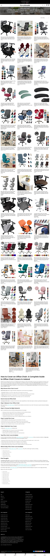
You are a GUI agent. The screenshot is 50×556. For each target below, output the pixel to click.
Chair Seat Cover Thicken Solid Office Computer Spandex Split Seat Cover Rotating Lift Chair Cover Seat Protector (8, 104)
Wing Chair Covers (6, 479)
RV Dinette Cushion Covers (5, 528)
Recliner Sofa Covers (28, 504)
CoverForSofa (30, 437)
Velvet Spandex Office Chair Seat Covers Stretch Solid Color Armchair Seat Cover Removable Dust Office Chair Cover (24, 214)
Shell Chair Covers (6, 478)
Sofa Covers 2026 (4, 531)
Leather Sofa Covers (4, 519)
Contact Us (3, 497)
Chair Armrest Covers (6, 480)
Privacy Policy (3, 502)
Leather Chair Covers (6, 454)
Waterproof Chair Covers (7, 452)
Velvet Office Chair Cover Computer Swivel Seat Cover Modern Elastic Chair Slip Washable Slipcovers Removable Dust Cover (24, 127)
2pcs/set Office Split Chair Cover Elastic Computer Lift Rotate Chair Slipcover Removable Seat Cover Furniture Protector (8, 258)
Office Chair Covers (6, 450)
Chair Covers (5, 471)
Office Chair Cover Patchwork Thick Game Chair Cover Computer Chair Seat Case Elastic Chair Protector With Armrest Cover (41, 347)
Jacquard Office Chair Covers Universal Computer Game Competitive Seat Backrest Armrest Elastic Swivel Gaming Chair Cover (8, 171)
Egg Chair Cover (28, 521)
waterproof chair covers (27, 465)
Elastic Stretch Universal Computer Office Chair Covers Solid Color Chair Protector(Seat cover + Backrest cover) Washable (8, 82)
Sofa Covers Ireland (28, 494)
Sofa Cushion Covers (29, 497)
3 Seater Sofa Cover (4, 516)
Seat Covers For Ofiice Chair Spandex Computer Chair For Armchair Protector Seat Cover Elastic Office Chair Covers (8, 38)
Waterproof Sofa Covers (5, 521)
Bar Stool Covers (5, 482)
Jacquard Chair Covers (6, 456)
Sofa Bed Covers (28, 501)
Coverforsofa (3, 552)
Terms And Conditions (4, 507)
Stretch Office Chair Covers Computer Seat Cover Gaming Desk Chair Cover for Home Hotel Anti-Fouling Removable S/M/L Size (8, 303)
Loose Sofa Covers (4, 526)
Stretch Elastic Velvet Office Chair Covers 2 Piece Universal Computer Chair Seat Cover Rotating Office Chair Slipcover (24, 302)
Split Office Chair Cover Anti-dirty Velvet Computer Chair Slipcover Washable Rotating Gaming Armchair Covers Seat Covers (8, 193)
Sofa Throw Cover (28, 509)
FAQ (1, 494)
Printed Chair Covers (6, 483)
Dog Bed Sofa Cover (28, 526)
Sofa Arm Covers (3, 529)
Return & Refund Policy (4, 506)
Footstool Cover (28, 528)
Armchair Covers (28, 499)
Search (2, 499)
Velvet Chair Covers (6, 453)
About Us (2, 496)
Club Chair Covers (6, 475)
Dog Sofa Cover (28, 524)
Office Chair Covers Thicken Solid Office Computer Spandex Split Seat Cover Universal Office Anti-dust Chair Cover (24, 148)
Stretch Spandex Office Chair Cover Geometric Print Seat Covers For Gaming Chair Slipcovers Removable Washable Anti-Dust (41, 82)
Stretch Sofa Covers (4, 524)
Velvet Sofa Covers (4, 523)
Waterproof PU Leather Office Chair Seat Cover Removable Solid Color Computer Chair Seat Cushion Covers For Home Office (8, 60)
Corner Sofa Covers (4, 518)
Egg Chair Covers (5, 476)
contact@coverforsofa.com (7, 544)
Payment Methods (4, 501)
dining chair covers (19, 465)
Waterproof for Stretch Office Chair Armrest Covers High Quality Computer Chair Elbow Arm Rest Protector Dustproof (41, 104)
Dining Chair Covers (6, 472)
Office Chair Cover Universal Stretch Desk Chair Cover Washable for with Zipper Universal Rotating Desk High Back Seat (8, 148)
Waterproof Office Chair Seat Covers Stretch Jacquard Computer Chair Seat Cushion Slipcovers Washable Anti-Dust (41, 192)
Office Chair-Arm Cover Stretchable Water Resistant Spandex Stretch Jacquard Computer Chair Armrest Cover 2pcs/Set (24, 105)
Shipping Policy (3, 504)
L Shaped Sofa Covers (29, 496)
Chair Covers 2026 (28, 529)
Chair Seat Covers (6, 474)
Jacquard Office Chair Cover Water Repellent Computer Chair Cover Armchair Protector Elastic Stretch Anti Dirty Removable (41, 215)
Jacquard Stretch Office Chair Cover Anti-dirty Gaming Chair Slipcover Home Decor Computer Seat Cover (41, 170)
